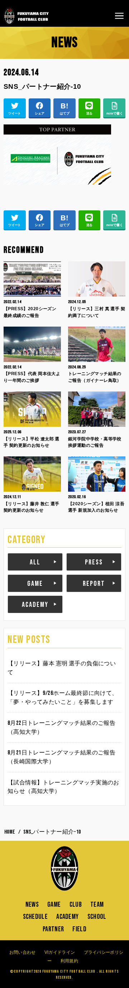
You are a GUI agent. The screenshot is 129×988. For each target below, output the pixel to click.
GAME (35, 583)
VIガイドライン (59, 952)
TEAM (97, 904)
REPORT (94, 583)
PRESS (94, 562)
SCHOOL (96, 916)
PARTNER (53, 929)
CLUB (76, 904)
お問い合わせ (22, 952)
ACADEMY (35, 604)
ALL (35, 562)
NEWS (32, 904)
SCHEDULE (35, 916)
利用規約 (69, 960)
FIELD (79, 929)
